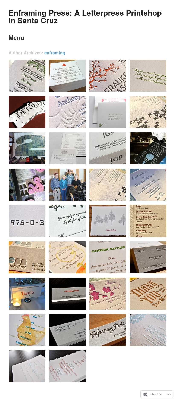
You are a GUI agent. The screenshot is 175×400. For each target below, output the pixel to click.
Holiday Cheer (155, 87)
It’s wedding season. (30, 87)
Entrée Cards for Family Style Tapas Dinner (25, 301)
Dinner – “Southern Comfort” (67, 267)
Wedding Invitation (152, 305)
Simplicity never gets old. (105, 158)
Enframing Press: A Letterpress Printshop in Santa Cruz (85, 16)
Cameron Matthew (112, 269)
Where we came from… (63, 194)
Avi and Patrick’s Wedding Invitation (107, 303)
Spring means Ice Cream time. (147, 158)
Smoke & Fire (74, 87)
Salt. (40, 123)
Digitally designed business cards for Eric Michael (26, 265)
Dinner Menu (35, 341)
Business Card (74, 341)
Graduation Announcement (24, 376)
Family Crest (75, 160)
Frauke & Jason (113, 87)
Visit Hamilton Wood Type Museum (27, 158)
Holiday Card (115, 232)
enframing (54, 52)
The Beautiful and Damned (63, 121)
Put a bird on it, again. (150, 123)
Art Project (36, 232)
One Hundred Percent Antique (25, 194)
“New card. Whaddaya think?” (147, 267)
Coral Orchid (115, 123)
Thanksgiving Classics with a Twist (149, 230)
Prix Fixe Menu (73, 378)
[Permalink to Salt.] (32, 127)
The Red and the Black (63, 303)
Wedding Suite (74, 232)
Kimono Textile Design (105, 194)
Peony (160, 196)
